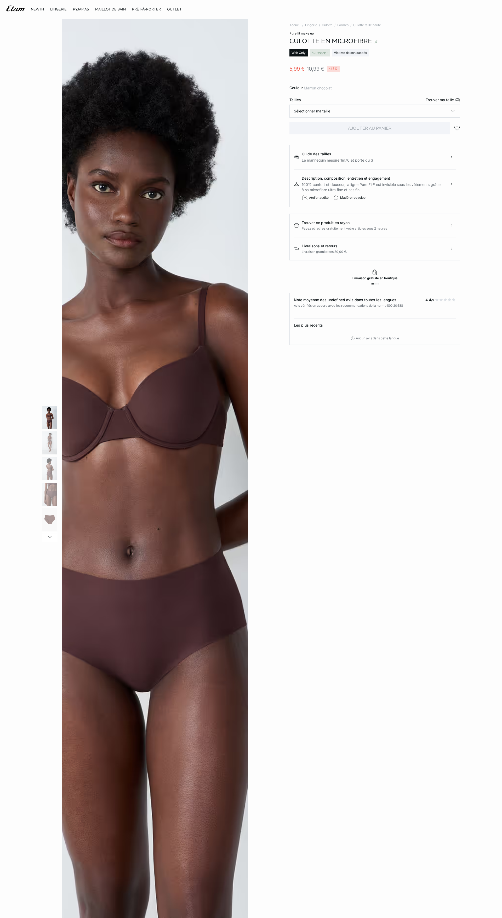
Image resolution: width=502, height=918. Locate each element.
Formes (343, 25)
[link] (37, 9)
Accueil (294, 25)
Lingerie (311, 25)
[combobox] (374, 111)
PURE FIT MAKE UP (301, 33)
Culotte (327, 25)
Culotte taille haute (367, 25)
